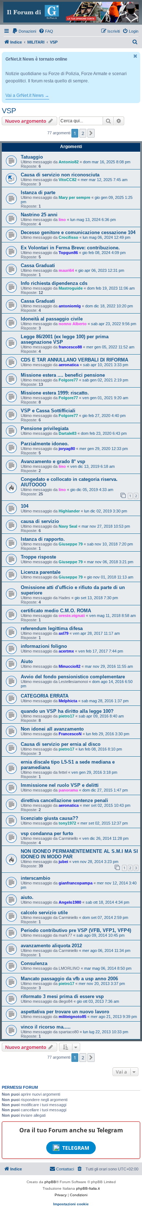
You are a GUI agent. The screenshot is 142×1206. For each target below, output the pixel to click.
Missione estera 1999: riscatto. (55, 393)
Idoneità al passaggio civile (52, 319)
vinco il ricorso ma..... (46, 1027)
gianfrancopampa (75, 883)
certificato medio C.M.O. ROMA (56, 610)
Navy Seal (68, 526)
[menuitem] (24, 31)
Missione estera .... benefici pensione (63, 375)
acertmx (66, 651)
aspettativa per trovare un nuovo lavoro (65, 1011)
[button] (91, 133)
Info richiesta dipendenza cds (54, 283)
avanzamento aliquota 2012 (51, 945)
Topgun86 (68, 252)
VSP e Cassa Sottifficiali (48, 410)
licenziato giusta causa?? (49, 818)
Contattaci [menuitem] (65, 1169)
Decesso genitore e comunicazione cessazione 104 (78, 232)
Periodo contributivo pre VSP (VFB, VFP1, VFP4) (76, 930)
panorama (68, 790)
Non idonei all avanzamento (52, 729)
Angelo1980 (70, 902)
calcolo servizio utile (44, 912)
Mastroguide (71, 288)
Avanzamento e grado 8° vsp (53, 461)
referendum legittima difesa (52, 628)
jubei (63, 861)
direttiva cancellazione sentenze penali (64, 800)
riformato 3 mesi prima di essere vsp (62, 996)
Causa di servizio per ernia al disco (60, 744)
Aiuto (27, 661)
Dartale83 (67, 433)
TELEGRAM (75, 1147)
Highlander (69, 511)
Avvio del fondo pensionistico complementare (73, 676)
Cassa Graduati (38, 265)
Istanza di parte (38, 192)
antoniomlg (70, 306)
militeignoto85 (72, 1016)
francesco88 (70, 347)
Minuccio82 (69, 666)
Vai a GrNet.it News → (27, 95)
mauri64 (66, 270)
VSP (9, 111)
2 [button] (83, 133)
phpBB (50, 1182)
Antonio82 (69, 162)
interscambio (35, 878)
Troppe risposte (38, 557)
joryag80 (67, 448)
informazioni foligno (44, 646)
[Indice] (71, 12)
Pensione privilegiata (44, 428)
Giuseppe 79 (71, 544)
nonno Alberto (73, 324)
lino (62, 219)
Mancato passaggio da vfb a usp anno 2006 (69, 978)
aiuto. (27, 897)
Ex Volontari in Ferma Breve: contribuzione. (70, 247)
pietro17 (66, 716)
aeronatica (69, 365)
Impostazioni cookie (71, 1204)
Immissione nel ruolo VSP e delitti (60, 785)
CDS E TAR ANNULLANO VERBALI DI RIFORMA (74, 360)
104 (24, 506)
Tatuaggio (32, 157)
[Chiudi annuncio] (135, 56)
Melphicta (68, 701)
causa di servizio (40, 521)
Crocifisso (68, 237)
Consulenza (34, 963)
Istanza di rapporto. (43, 539)
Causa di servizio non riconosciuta (60, 174)
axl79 (63, 633)
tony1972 (67, 823)
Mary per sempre (74, 197)
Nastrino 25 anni (39, 214)
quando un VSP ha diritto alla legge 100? (67, 711)
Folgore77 (68, 380)
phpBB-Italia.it (88, 1188)
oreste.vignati (72, 615)
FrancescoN (70, 734)
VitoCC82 (67, 179)
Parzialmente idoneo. (45, 443)
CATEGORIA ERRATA (44, 696)
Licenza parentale (40, 572)
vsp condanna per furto (47, 833)
